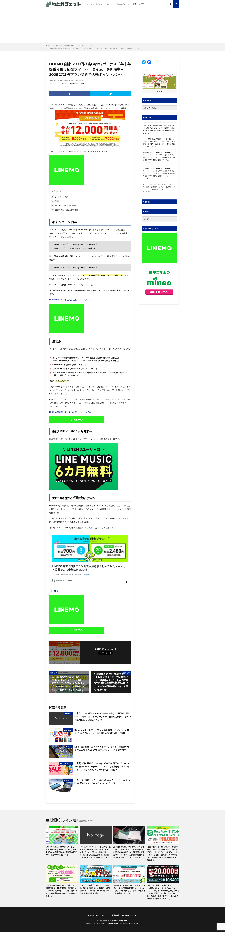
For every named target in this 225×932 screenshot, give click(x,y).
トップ (85, 4)
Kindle (69, 746)
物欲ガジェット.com (120, 921)
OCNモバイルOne (66, 763)
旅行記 (141, 4)
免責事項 (115, 915)
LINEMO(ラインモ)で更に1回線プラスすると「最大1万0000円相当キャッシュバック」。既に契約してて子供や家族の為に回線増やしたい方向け (129, 889)
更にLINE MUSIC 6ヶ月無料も (64, 205)
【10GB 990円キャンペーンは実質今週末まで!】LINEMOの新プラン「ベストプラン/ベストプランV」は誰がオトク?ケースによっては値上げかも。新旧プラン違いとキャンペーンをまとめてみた (95, 852)
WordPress (133, 924)
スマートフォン (96, 4)
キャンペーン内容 (60, 197)
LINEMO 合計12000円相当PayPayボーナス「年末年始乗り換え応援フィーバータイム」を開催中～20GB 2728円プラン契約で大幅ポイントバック (93, 48)
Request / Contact (130, 915)
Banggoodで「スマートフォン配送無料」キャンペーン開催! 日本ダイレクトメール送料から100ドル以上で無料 (101, 731)
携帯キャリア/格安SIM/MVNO (65, 46)
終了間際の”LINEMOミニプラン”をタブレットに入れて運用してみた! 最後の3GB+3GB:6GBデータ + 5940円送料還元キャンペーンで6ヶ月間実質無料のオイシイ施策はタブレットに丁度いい (128, 852)
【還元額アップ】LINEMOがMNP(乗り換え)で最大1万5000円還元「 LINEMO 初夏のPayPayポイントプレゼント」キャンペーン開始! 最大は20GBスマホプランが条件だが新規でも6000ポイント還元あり (162, 853)
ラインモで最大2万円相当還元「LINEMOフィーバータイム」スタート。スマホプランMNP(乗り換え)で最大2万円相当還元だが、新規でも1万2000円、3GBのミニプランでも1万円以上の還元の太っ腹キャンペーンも (163, 892)
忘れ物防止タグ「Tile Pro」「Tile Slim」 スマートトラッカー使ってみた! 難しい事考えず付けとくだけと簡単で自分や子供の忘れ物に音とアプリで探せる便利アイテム (159, 156)
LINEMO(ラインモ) (84, 46)
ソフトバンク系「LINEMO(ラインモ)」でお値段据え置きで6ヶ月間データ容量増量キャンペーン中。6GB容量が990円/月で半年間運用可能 (95, 889)
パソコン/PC (120, 4)
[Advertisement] (112, 25)
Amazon (69, 713)
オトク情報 (132, 4)
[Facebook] (69, 93)
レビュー (105, 915)
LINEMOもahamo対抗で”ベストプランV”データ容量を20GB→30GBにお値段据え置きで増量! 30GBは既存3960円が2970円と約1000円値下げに (61, 851)
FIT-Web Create (111, 924)
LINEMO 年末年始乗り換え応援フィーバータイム (70, 299)
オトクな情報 (79, 80)
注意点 (56, 201)
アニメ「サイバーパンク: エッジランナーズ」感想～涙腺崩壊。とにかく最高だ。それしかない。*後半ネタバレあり (159, 186)
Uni (146, 133)
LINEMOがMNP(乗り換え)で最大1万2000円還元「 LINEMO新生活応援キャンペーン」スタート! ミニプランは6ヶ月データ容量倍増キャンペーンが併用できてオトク (62, 890)
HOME (50, 46)
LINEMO (55, 591)
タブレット (109, 4)
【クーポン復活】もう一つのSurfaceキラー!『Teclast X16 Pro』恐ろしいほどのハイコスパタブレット (102, 782)
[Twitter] (110, 93)
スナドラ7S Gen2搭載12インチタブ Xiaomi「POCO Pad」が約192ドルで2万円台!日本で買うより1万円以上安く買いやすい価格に (159, 128)
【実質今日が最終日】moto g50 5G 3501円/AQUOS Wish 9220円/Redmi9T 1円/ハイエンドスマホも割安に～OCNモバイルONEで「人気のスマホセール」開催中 (101, 766)
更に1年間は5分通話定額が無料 (65, 210)
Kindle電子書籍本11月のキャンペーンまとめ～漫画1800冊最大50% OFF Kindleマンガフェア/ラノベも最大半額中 (102, 748)
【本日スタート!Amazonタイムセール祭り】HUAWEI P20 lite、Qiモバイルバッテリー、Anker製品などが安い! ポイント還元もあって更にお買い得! (102, 716)
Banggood (68, 730)
